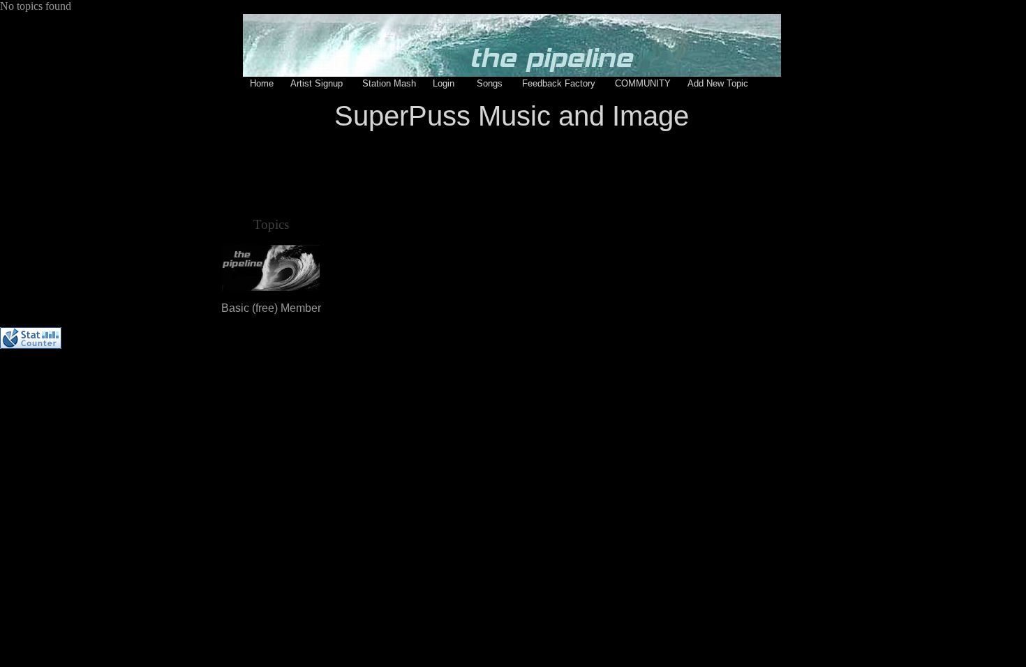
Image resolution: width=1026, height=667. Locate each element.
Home (262, 83)
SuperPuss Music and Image (511, 115)
